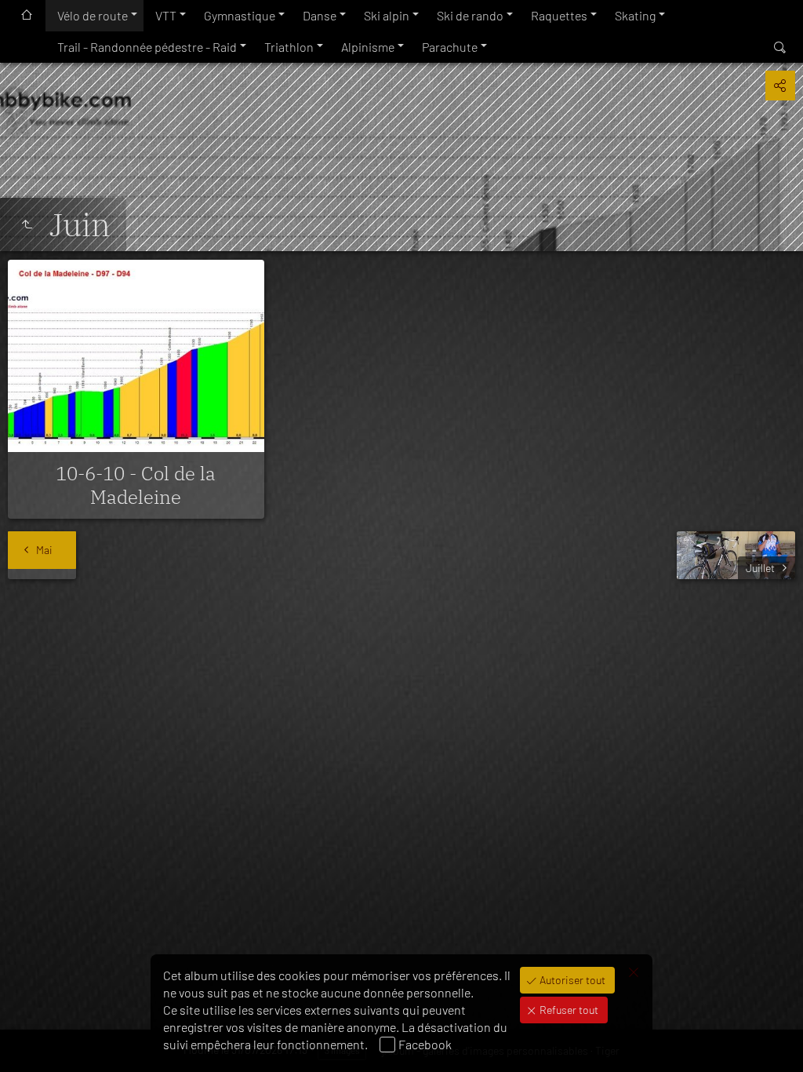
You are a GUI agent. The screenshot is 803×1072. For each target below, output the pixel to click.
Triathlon (289, 46)
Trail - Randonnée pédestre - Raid (147, 46)
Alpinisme (367, 46)
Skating (635, 15)
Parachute (450, 46)
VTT (165, 15)
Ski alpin (386, 15)
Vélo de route (92, 15)
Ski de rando (470, 15)
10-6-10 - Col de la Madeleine (136, 485)
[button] (31, 1040)
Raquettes (559, 15)
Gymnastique (239, 15)
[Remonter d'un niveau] (27, 224)
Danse (319, 15)
